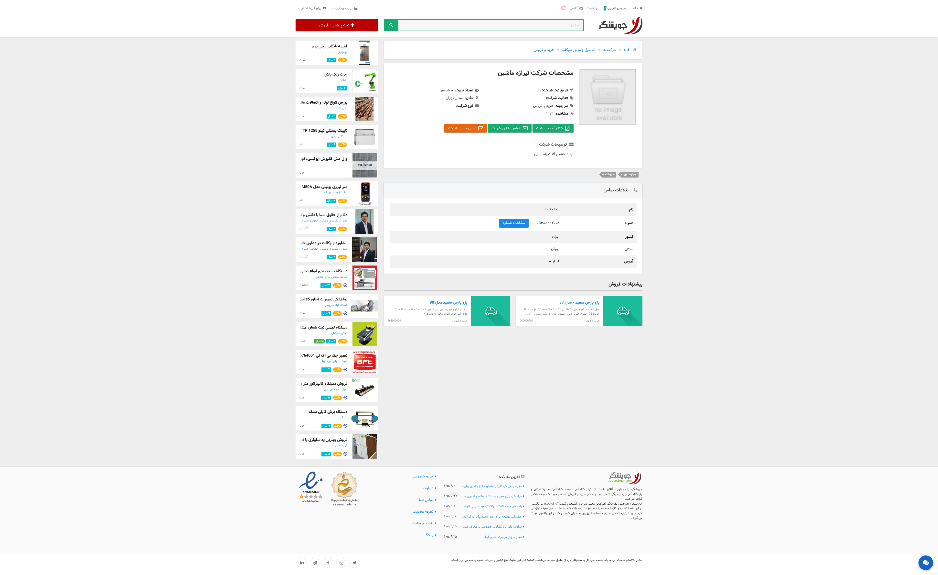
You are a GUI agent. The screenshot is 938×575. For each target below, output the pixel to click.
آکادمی (574, 8)
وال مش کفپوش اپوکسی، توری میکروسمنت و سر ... (305, 158)
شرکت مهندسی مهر (335, 389)
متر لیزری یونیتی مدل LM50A (323, 187)
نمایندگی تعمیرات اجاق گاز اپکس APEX (316, 299)
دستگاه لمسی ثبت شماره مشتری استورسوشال (310, 327)
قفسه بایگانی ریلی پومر (329, 46)
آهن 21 (342, 108)
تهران (302, 60)
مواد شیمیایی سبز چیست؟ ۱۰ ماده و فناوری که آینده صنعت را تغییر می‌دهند (492, 496)
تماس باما (426, 500)
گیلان (302, 341)
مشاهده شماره (514, 223)
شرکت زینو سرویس (335, 305)
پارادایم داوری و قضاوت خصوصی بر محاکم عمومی (492, 527)
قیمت (590, 8)
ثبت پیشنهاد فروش (334, 25)
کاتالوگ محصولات (549, 128)
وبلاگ (429, 535)
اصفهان (303, 285)
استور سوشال (339, 333)
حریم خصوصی (422, 477)
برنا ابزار (342, 417)
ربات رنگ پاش (335, 74)
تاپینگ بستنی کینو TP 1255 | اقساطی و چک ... (309, 130)
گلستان (303, 228)
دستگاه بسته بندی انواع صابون (322, 271)
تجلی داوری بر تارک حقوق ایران (502, 537)
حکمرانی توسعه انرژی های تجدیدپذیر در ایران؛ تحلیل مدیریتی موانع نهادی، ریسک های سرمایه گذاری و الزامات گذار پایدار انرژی (492, 517)
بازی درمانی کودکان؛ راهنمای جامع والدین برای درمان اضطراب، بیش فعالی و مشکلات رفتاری (492, 486)
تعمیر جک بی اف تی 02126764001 (319, 355)
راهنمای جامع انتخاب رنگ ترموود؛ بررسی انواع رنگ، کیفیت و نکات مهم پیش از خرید (492, 506)
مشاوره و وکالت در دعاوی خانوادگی (319, 243)
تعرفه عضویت (423, 512)
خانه (635, 8)
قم (300, 144)
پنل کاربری (613, 8)
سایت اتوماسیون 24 (335, 192)
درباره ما (427, 488)
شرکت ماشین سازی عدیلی (331, 277)
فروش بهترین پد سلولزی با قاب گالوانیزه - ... (312, 440)
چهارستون (630, 174)
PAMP (343, 80)
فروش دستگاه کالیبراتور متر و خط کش (316, 383)
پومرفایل (342, 52)
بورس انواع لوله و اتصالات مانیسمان (318, 102)
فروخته (609, 174)
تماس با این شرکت (506, 128)
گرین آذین (341, 445)
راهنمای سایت (422, 523)
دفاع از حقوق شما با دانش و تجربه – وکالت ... (310, 215)
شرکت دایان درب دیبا (334, 361)
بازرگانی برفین (339, 136)
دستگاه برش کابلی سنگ (328, 412)
